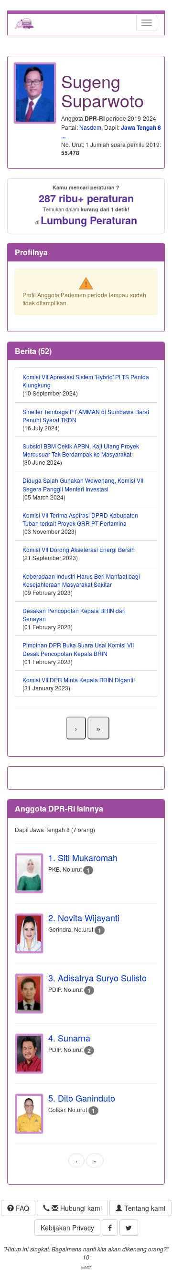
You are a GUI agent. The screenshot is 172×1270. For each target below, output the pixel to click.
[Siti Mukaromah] (29, 873)
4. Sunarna (69, 1037)
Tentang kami (143, 1208)
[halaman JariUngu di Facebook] (110, 1227)
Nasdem (90, 127)
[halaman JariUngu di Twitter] (128, 1227)
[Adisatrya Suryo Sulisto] (29, 993)
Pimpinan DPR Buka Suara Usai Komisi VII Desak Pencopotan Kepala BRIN (78, 649)
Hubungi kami (80, 1208)
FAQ (21, 1208)
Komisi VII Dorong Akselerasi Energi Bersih (78, 549)
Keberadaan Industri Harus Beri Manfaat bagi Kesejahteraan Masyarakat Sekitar (81, 580)
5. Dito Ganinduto (81, 1098)
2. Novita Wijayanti (83, 917)
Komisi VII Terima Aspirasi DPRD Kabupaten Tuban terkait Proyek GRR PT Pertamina (80, 519)
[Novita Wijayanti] (29, 933)
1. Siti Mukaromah (83, 857)
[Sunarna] (29, 1053)
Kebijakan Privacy (67, 1227)
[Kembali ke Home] (24, 23)
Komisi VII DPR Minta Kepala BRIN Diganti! (78, 680)
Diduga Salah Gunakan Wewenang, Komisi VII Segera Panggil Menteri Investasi (82, 484)
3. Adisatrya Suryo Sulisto (97, 977)
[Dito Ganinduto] (29, 1113)
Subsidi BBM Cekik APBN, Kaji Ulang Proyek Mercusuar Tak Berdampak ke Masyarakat (80, 450)
